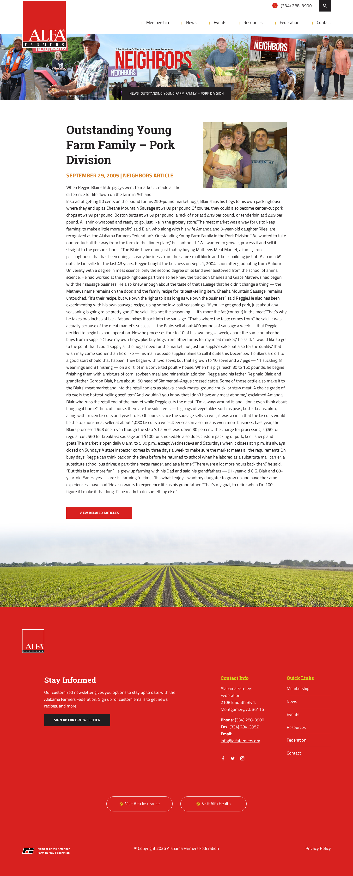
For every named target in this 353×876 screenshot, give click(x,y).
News (191, 22)
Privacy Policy (318, 848)
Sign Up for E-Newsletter (77, 720)
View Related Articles (99, 512)
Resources (252, 22)
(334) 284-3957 (244, 727)
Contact (324, 22)
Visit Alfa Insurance (142, 803)
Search (325, 6)
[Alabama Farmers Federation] (33, 641)
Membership (157, 22)
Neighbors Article (148, 175)
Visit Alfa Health (216, 803)
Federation (289, 22)
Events (220, 22)
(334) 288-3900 (296, 5)
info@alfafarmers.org (240, 740)
